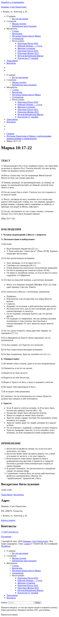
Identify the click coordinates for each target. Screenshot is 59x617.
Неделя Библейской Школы (30, 56)
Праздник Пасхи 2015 (28, 51)
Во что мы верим (20, 19)
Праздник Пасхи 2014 (28, 43)
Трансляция (12, 61)
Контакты (11, 63)
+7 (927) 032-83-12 (9, 532)
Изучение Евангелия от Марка (26, 36)
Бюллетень (17, 33)
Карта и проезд (8, 520)
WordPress (5, 546)
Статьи (15, 31)
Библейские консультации (24, 26)
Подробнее (6, 536)
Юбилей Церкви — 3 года (30, 46)
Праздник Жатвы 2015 (28, 53)
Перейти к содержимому (12, 2)
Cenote (27, 544)
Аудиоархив (17, 38)
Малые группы (19, 23)
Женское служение (26, 48)
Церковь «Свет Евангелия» (14, 7)
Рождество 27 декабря (28, 58)
